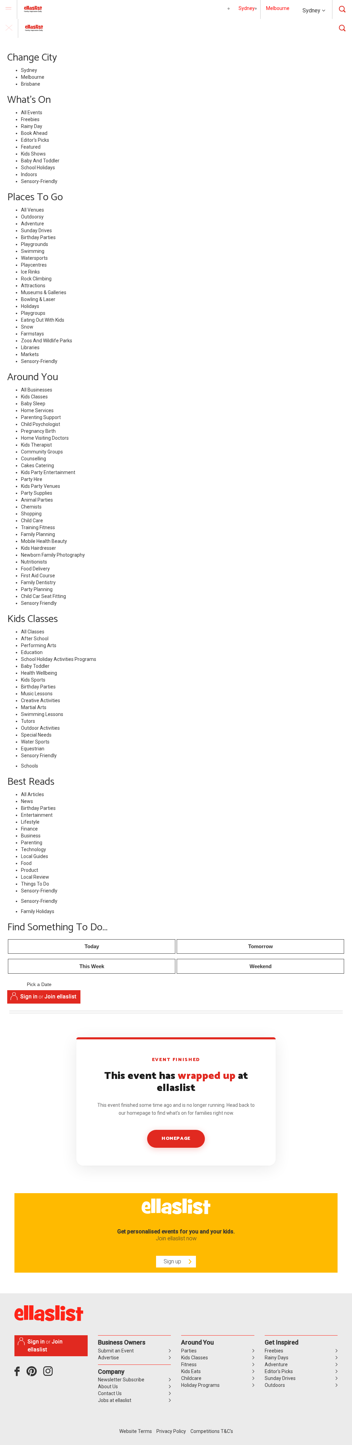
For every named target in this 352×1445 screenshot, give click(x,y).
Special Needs (36, 735)
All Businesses (36, 390)
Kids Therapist (36, 445)
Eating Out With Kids (42, 320)
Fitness (189, 1364)
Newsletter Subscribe (121, 1379)
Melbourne (277, 8)
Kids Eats (191, 1371)
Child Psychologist (40, 424)
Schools (29, 766)
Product (29, 870)
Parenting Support (41, 417)
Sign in (28, 996)
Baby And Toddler (40, 160)
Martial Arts (33, 707)
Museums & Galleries (43, 292)
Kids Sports (33, 680)
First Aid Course (38, 575)
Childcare (191, 1378)
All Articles (32, 794)
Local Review (35, 877)
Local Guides (34, 856)
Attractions (33, 285)
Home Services (37, 410)
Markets (30, 354)
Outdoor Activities (40, 728)
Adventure (32, 223)
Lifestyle (30, 822)
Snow (27, 327)
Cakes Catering (37, 465)
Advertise (108, 1357)
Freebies (30, 119)
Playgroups (33, 313)
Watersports (34, 258)
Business (31, 835)
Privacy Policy (171, 1431)
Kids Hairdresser (38, 548)
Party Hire (31, 479)
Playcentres (34, 265)
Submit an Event (116, 1350)
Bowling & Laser (38, 299)
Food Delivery (35, 568)
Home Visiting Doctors (45, 438)
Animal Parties (37, 500)
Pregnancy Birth (38, 431)
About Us (108, 1386)
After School (34, 638)
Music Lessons (37, 693)
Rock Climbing (36, 278)
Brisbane (30, 84)
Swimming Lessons (42, 714)
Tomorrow (260, 946)
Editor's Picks (35, 140)
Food (26, 863)
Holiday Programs (200, 1385)
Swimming (32, 251)
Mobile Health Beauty (44, 541)
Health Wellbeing (39, 673)
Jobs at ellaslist (114, 1400)
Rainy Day (31, 126)
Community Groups (42, 451)
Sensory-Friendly (39, 181)
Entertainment (37, 815)
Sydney (312, 10)
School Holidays (38, 167)
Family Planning (38, 534)
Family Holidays (37, 911)
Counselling (33, 458)
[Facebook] (18, 1374)
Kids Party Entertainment (48, 472)
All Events (31, 112)
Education (32, 652)
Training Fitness (38, 527)
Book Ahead (34, 133)
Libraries (30, 347)
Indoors (29, 174)
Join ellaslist (60, 996)
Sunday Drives (36, 230)
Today (92, 946)
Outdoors (275, 1385)
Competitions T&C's (211, 1431)
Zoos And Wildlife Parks (46, 340)
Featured (31, 147)
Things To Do (35, 884)
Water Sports (35, 742)
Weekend (261, 966)
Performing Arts (38, 645)
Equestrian (32, 748)
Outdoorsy (32, 217)
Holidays (30, 306)
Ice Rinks (30, 272)
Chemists (31, 507)
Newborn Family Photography (53, 555)
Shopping (31, 513)
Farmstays (32, 333)
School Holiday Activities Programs (58, 659)
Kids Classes (34, 396)
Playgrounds (34, 244)
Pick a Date (39, 984)
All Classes (32, 631)
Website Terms (135, 1431)
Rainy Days (276, 1357)
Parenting (31, 842)
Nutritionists (34, 562)
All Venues (32, 210)
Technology (33, 849)
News (27, 801)
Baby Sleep (33, 403)
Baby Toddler (35, 666)
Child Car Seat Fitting (43, 596)
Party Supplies (36, 493)
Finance (29, 829)
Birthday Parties (38, 237)
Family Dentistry (38, 582)
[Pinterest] (34, 1374)
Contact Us (110, 1393)
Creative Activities (40, 700)
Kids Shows (33, 154)
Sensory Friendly (39, 603)
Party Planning (37, 589)
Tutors (28, 721)
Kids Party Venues (40, 486)
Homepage (176, 1139)
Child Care (32, 520)
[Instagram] (49, 1374)
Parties (189, 1350)
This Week (91, 966)
